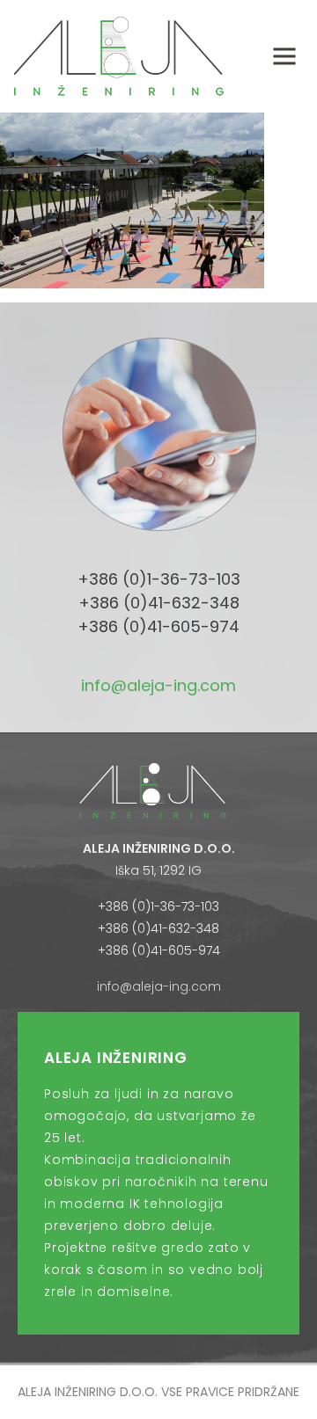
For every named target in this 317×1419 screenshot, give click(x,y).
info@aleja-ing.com (158, 685)
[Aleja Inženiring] (118, 55)
